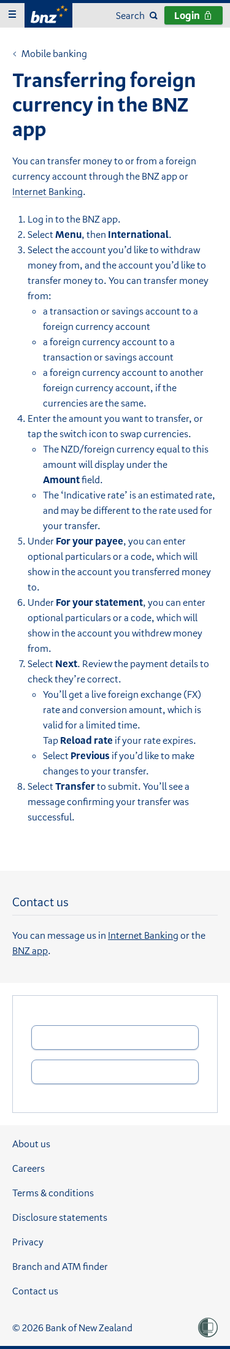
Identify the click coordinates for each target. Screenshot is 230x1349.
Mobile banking (49, 54)
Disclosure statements (59, 1217)
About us (31, 1143)
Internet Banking (47, 191)
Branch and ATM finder (60, 1266)
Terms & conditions (53, 1193)
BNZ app (30, 950)
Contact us (35, 1291)
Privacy (28, 1242)
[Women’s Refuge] (208, 1327)
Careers (28, 1168)
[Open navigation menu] (12, 15)
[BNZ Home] (48, 14)
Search (130, 15)
